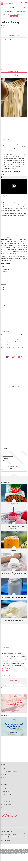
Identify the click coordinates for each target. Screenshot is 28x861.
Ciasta (6, 11)
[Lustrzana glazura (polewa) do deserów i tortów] (14, 515)
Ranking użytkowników (8, 798)
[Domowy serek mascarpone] (14, 609)
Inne (11, 39)
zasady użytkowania (5, 837)
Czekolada (7, 17)
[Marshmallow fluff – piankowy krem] (14, 586)
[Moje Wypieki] (7, 3)
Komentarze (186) (13, 75)
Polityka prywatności (21, 836)
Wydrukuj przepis (14, 466)
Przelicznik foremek (7, 804)
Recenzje (5, 781)
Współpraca (5, 774)
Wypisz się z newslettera (8, 811)
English (4, 25)
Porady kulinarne (6, 788)
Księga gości (5, 807)
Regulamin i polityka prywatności (10, 771)
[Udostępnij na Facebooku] (7, 357)
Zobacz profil (14, 709)
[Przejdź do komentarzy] (19, 357)
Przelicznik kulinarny (7, 801)
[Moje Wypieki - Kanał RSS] (15, 815)
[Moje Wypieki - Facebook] (2, 815)
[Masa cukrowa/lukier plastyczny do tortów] (14, 562)
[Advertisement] (14, 55)
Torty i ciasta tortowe (19, 14)
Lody (9, 14)
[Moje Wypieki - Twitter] (8, 815)
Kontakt (4, 777)
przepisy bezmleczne (8, 456)
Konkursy (5, 784)
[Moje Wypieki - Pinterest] (12, 815)
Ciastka (22, 11)
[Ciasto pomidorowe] (14, 493)
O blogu (4, 764)
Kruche (16, 11)
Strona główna (4, 39)
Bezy (11, 11)
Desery (4, 14)
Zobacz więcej (14, 16)
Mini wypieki (21, 17)
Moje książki (5, 768)
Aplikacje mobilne (6, 791)
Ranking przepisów (7, 794)
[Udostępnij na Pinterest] (13, 357)
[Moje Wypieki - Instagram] (5, 815)
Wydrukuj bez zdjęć (14, 468)
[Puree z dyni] (14, 539)
